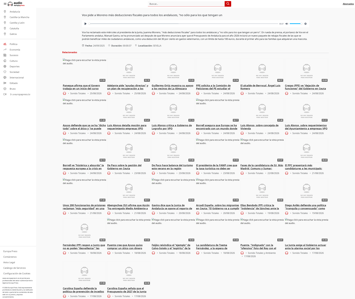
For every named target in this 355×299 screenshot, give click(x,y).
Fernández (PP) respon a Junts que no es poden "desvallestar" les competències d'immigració (84, 247)
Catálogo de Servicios (14, 267)
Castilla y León (17, 22)
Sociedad (14, 72)
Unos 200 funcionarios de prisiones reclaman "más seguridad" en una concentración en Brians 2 (84, 207)
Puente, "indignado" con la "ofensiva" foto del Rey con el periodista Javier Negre (258, 247)
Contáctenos (10, 256)
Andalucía (15, 11)
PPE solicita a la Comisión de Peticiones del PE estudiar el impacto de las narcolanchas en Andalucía (215, 87)
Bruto (13, 88)
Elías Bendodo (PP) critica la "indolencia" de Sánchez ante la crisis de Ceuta (259, 207)
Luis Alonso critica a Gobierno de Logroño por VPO (172, 127)
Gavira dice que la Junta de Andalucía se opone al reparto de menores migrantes (172, 207)
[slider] (183, 23)
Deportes (15, 66)
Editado (14, 83)
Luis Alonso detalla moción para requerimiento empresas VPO (126, 127)
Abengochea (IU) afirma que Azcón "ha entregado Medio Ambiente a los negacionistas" (128, 207)
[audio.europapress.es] (20, 4)
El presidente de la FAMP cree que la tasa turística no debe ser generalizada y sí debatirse (216, 167)
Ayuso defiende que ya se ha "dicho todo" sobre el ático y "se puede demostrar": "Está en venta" (84, 127)
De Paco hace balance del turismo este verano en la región (172, 167)
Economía (15, 49)
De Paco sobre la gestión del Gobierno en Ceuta (124, 167)
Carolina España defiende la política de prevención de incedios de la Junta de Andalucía (83, 290)
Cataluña (14, 28)
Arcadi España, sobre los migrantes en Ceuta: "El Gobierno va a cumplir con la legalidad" (217, 207)
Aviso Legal (9, 262)
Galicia (13, 34)
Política (13, 44)
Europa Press (10, 251)
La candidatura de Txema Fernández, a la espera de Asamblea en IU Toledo (211, 247)
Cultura (13, 60)
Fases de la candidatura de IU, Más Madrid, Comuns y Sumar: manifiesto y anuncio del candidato (262, 167)
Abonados (348, 3)
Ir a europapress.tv (20, 94)
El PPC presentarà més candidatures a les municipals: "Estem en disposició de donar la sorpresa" (304, 167)
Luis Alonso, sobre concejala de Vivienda (259, 127)
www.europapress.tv (10, 278)
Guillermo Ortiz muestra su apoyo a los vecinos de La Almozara (172, 87)
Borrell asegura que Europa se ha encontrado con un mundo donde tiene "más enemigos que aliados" (216, 127)
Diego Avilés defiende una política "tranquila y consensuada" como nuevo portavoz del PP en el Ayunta (305, 207)
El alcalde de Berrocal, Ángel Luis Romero (260, 87)
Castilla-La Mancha (19, 17)
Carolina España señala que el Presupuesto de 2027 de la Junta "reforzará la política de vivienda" (127, 290)
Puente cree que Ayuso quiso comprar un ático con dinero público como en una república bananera (126, 247)
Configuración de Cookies (16, 273)
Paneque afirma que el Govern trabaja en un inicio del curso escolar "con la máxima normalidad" (81, 87)
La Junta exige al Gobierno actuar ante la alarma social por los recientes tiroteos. (305, 247)
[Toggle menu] (5, 4)
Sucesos (14, 55)
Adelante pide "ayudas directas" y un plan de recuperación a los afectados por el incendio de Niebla (128, 87)
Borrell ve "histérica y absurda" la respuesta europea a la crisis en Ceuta (83, 167)
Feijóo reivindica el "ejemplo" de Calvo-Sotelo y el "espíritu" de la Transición (171, 247)
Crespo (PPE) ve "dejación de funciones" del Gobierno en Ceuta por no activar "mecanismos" (305, 87)
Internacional (17, 77)
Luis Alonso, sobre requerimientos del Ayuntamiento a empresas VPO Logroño (306, 127)
